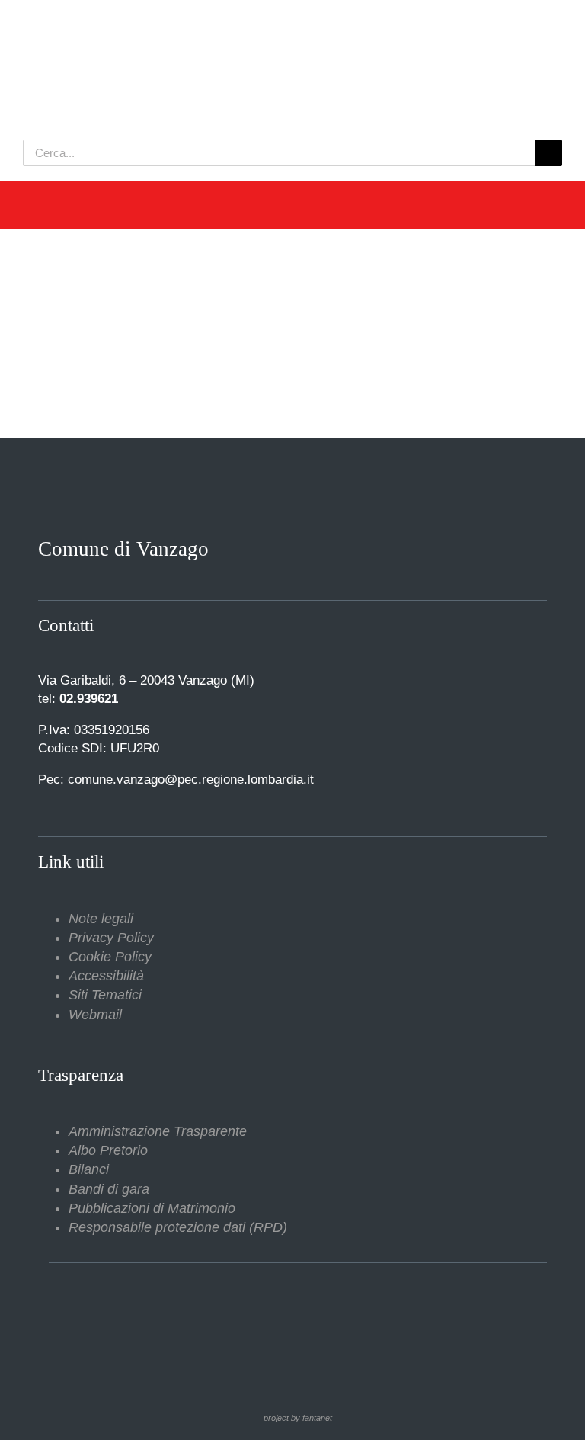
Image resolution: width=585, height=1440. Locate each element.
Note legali (101, 918)
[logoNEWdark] (213, 22)
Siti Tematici (105, 994)
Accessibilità (106, 975)
